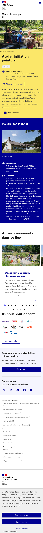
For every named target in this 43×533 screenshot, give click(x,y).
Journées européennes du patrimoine (15, 417)
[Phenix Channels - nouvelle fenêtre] (13, 327)
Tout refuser (21, 521)
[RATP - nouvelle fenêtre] (29, 321)
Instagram (24, 390)
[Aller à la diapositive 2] (8, 305)
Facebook (17, 390)
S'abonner (21, 369)
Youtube (31, 390)
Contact (5, 449)
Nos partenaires (11, 341)
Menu (39, 3)
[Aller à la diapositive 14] (24, 309)
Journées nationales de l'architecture (15, 425)
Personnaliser (21, 528)
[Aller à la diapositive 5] (19, 305)
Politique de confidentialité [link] (10, 531)
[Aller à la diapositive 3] (12, 305)
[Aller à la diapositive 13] (21, 309)
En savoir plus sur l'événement (13, 453)
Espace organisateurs (10, 435)
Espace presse (7, 439)
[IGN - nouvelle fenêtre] (21, 321)
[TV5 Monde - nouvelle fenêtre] (13, 332)
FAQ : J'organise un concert (12, 457)
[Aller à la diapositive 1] (5, 305)
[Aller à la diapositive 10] (37, 305)
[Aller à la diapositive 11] (14, 309)
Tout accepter (21, 515)
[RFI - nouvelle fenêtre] (5, 332)
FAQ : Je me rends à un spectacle (14, 461)
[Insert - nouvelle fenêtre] (5, 327)
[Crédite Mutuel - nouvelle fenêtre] (5, 321)
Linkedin (11, 390)
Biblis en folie (7, 421)
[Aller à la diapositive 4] (15, 305)
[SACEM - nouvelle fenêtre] (13, 321)
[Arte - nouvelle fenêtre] (29, 327)
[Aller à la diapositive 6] (23, 305)
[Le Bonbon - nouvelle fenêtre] (21, 327)
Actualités (6, 431)
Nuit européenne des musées (12, 409)
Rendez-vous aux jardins (11, 413)
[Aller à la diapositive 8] (30, 305)
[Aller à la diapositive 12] (17, 309)
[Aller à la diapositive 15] (28, 309)
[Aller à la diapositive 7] (26, 305)
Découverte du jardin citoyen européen (17, 274)
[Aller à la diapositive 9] (33, 305)
